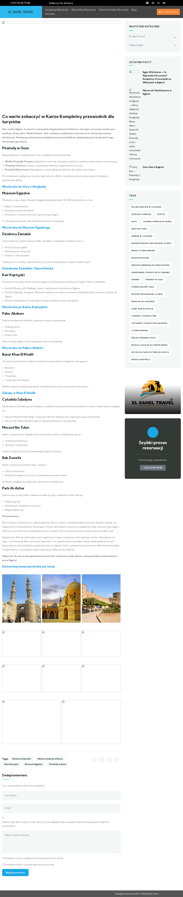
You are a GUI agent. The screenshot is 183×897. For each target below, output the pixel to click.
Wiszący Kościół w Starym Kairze (149, 345)
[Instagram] (153, 3)
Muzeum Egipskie (34, 764)
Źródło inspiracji (140, 360)
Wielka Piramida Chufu (143, 338)
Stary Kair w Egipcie (153, 167)
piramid (135, 280)
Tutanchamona (139, 331)
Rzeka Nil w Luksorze (143, 302)
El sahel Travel (137, 36)
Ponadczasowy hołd (142, 287)
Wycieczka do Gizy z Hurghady (24, 186)
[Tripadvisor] (164, 3)
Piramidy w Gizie (57, 764)
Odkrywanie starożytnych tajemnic (150, 273)
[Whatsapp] (158, 3)
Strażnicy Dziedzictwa (143, 316)
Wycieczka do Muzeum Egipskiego (26, 227)
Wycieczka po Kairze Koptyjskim (25, 307)
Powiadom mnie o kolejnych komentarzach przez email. (34, 858)
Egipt (134, 222)
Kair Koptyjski (11, 764)
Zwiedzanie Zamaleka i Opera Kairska (27, 268)
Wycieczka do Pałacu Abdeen (22, 348)
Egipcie (161, 214)
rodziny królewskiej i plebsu (147, 294)
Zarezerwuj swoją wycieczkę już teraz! (28, 566)
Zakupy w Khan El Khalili (18, 393)
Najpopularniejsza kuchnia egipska (150, 265)
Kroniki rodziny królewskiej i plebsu (151, 243)
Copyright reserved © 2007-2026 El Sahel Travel (136, 893)
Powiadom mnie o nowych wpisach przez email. (29, 864)
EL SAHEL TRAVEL (21, 12)
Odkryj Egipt (136, 45)
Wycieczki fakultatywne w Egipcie (150, 352)
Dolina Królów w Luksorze (146, 207)
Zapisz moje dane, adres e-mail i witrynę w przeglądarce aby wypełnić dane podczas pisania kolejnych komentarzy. (55, 824)
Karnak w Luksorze (142, 236)
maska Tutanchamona (143, 251)
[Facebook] (147, 3)
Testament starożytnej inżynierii (149, 323)
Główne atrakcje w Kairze (50, 758)
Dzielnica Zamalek (21, 758)
